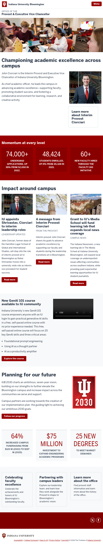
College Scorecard (31, 540)
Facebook (98, 520)
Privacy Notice (54, 540)
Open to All (44, 540)
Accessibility (18, 540)
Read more (9, 279)
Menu (97, 3)
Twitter (92, 520)
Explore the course (14, 358)
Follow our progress (14, 416)
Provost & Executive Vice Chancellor (26, 13)
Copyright (65, 540)
